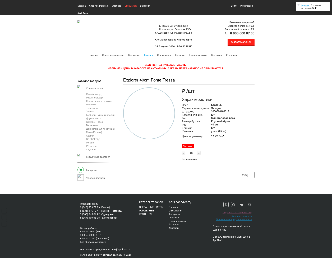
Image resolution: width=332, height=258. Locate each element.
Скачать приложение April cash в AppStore (231, 238)
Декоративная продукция (100, 128)
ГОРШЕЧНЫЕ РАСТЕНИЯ (146, 212)
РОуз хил (91, 146)
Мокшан (90, 142)
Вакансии (174, 224)
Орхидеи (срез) (95, 121)
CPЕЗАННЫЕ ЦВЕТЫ (151, 207)
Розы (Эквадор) (95, 97)
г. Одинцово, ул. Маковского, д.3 (173, 32)
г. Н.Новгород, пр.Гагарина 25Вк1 (174, 29)
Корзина (305, 5)
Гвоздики (91, 104)
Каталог (148, 55)
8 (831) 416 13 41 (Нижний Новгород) (101, 210)
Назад (244, 175)
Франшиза (232, 55)
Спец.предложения (113, 55)
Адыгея (90, 135)
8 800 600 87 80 (242, 33)
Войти (234, 5)
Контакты (216, 55)
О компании (164, 55)
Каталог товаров (89, 81)
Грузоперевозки (198, 55)
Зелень (90, 111)
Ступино (91, 149)
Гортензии (92, 125)
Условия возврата (242, 216)
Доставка (180, 55)
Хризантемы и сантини (99, 101)
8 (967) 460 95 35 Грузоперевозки (99, 217)
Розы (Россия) (94, 132)
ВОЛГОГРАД (93, 139)
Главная (93, 55)
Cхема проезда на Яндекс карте (173, 39)
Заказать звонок (241, 42)
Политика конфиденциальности (234, 219)
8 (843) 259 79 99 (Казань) (95, 207)
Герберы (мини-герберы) (100, 114)
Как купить (134, 55)
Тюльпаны (92, 108)
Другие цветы (93, 118)
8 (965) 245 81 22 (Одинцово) (97, 214)
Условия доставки (95, 177)
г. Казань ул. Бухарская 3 (173, 25)
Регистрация (246, 5)
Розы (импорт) (94, 94)
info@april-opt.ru (89, 203)
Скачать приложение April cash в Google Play (231, 227)
